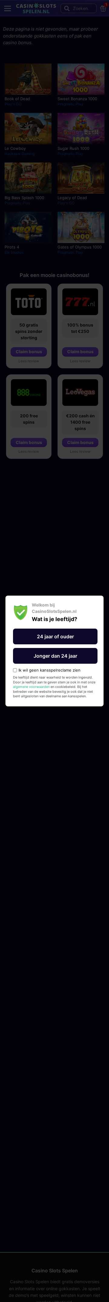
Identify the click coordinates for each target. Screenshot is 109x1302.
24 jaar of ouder (55, 636)
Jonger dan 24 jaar (55, 656)
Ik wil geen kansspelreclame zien (49, 670)
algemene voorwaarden (31, 687)
